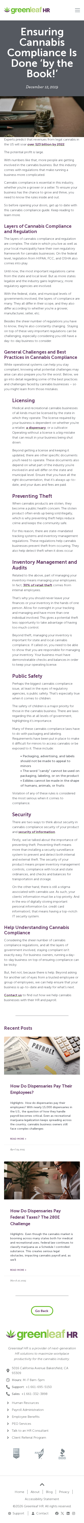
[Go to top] (42, 1484)
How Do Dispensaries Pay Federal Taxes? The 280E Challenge (35, 1217)
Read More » (18, 1138)
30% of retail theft (37, 585)
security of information (36, 832)
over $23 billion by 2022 (45, 144)
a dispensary (36, 428)
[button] (57, 1513)
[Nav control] (77, 10)
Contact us (13, 995)
